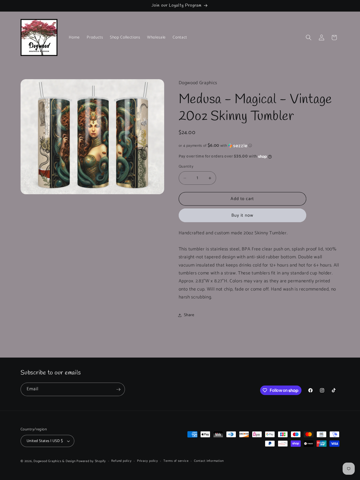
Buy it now (242, 215)
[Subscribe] (118, 389)
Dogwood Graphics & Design (54, 461)
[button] (308, 37)
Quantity (186, 167)
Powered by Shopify (91, 461)
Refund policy (121, 461)
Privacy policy (147, 461)
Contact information (209, 461)
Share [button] (189, 315)
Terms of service (175, 461)
